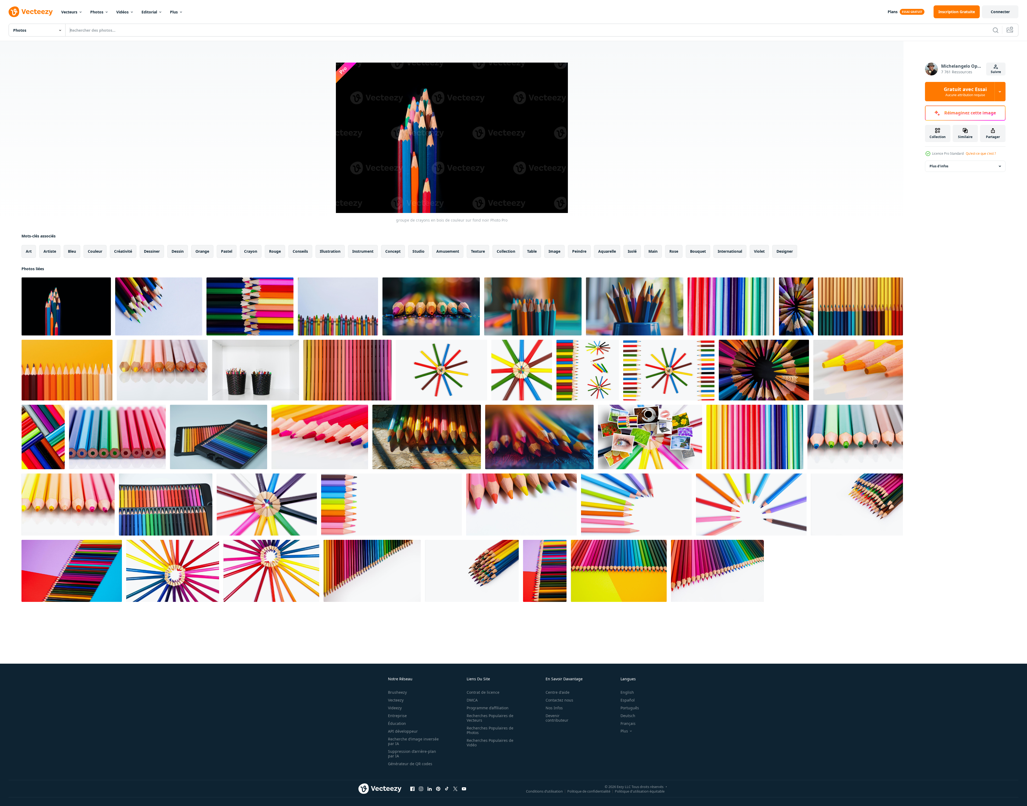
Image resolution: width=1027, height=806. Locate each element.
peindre (579, 251)
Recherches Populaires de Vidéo (490, 742)
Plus (174, 12)
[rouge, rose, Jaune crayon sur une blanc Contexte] (162, 370)
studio (418, 251)
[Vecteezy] (31, 11)
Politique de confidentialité (588, 791)
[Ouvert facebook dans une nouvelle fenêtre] (412, 788)
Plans (893, 11)
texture (478, 251)
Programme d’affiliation (488, 707)
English (627, 692)
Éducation (397, 723)
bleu (72, 251)
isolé (632, 251)
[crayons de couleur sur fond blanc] (267, 505)
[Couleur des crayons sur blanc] (587, 370)
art (29, 251)
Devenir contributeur (557, 718)
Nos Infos (554, 707)
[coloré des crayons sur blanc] (441, 370)
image (554, 251)
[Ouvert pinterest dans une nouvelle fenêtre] (438, 788)
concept (393, 251)
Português (629, 707)
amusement (447, 251)
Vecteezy (396, 700)
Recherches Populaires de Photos (490, 730)
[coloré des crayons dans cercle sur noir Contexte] (796, 306)
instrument (362, 251)
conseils (300, 251)
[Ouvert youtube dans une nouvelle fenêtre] (464, 788)
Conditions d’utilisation (544, 791)
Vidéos (122, 12)
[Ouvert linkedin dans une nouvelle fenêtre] (429, 788)
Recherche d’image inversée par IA (413, 741)
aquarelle (607, 251)
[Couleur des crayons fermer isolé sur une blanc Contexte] (391, 505)
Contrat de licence (483, 692)
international (730, 251)
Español (627, 700)
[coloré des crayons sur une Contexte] (860, 306)
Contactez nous (559, 700)
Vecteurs (69, 12)
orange (202, 251)
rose (673, 251)
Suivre (996, 72)
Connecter (1000, 11)
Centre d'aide (557, 692)
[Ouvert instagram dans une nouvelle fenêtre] (421, 788)
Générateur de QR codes (410, 763)
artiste (49, 251)
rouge (275, 251)
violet (759, 251)
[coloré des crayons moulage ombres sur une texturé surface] (431, 306)
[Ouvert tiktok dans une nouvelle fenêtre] (447, 788)
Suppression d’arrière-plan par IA (412, 753)
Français (628, 723)
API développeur (403, 731)
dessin (178, 251)
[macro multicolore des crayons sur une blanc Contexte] (731, 306)
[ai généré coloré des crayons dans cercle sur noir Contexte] (764, 370)
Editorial (149, 12)
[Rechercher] (995, 30)
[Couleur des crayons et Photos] (650, 437)
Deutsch (627, 715)
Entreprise (397, 715)
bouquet (698, 251)
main (653, 251)
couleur (95, 251)
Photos (96, 12)
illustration (330, 251)
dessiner (152, 251)
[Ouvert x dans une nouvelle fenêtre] (455, 788)
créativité (123, 251)
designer (784, 251)
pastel (226, 251)
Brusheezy (397, 692)
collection (506, 251)
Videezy (395, 707)
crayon (250, 251)
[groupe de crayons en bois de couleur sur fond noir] (66, 306)
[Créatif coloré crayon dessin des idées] (158, 306)
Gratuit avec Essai (965, 91)
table (532, 251)
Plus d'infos (939, 166)
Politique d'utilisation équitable (640, 791)
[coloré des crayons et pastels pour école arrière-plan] (338, 306)
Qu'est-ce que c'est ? (981, 153)
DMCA (472, 700)
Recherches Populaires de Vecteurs (490, 718)
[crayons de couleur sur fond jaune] (67, 370)
